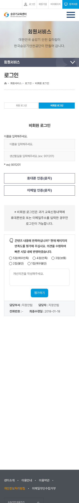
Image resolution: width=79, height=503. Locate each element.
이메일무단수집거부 (44, 488)
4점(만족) (42, 258)
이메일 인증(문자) (39, 190)
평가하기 (39, 293)
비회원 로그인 (56, 106)
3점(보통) (60, 258)
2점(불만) (18, 263)
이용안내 (26, 480)
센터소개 (9, 480)
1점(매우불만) (39, 263)
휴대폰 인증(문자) (39, 178)
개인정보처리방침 (14, 488)
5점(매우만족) (21, 258)
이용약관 (44, 480)
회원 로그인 (21, 105)
